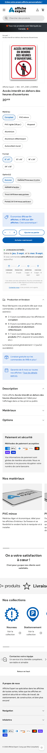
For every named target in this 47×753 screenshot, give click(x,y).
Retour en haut (23, 671)
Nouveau (12, 627)
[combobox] (23, 18)
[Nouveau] (12, 614)
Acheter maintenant (23, 240)
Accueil (5, 35)
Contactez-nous (14, 287)
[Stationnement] (33, 614)
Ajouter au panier (31, 232)
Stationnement (32, 627)
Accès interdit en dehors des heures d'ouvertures (20, 37)
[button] (43, 10)
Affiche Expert (8, 87)
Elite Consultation (33, 747)
